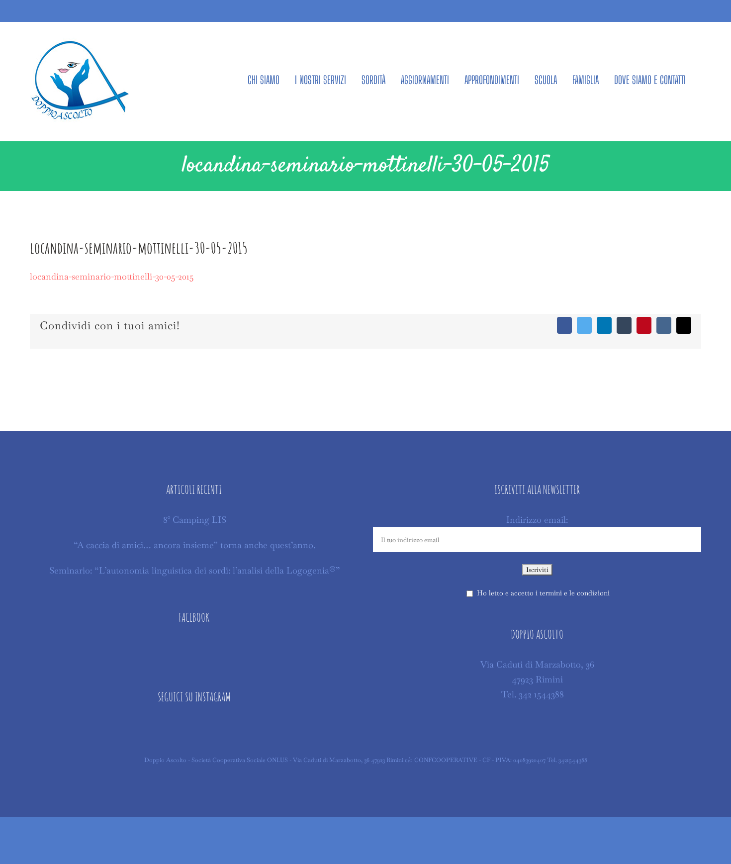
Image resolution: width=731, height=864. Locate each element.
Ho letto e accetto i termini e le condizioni (543, 592)
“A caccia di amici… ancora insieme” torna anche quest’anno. (194, 545)
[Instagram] (194, 728)
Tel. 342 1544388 (532, 694)
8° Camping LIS (194, 519)
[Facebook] (194, 648)
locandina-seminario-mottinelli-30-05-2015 (111, 276)
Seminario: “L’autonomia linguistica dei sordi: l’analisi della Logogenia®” (194, 570)
